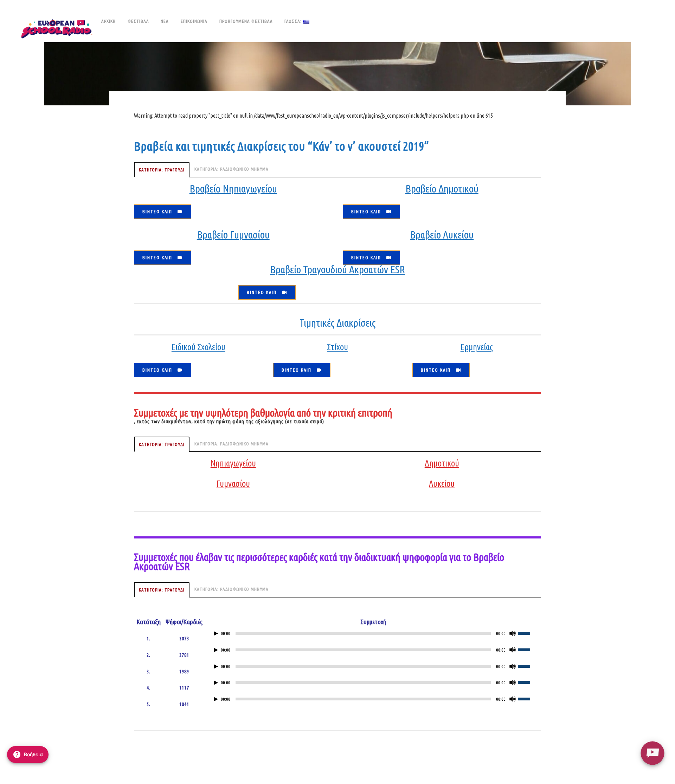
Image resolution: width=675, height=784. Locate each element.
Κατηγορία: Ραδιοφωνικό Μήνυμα (231, 168)
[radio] (652, 753)
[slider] (528, 632)
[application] (372, 635)
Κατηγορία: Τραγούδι (162, 169)
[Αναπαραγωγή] (216, 633)
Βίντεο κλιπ (157, 211)
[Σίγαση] (512, 633)
